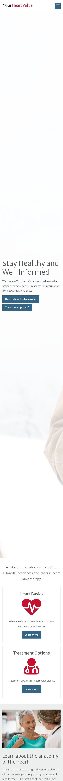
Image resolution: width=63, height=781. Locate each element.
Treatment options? (17, 307)
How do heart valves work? (20, 299)
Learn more (31, 634)
